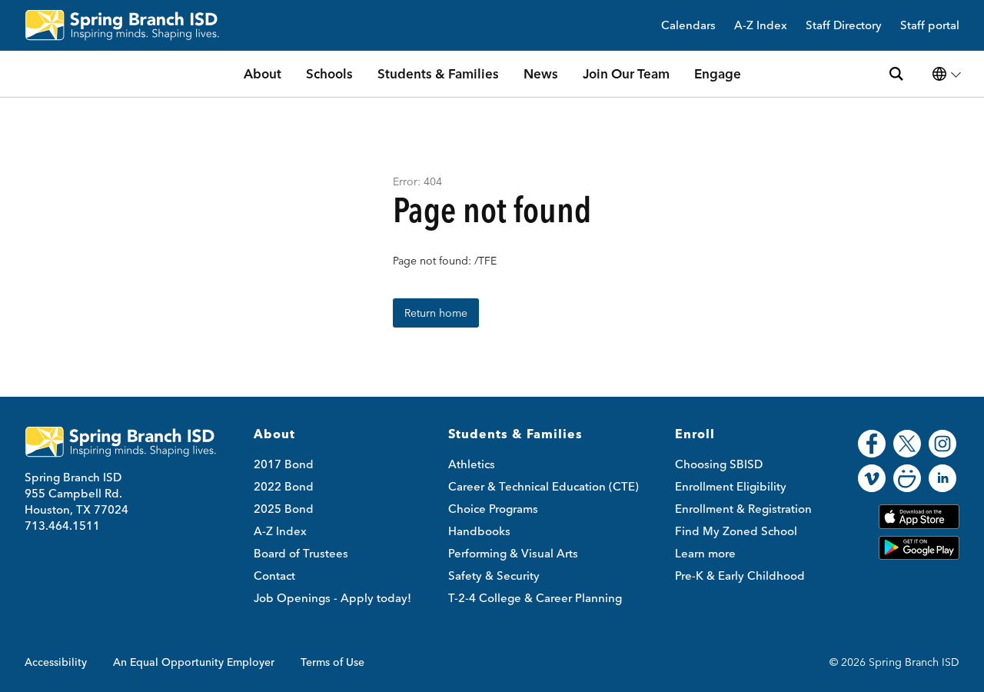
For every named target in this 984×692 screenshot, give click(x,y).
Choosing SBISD (719, 464)
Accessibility (56, 662)
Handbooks (479, 531)
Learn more (705, 553)
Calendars (688, 25)
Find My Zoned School (736, 531)
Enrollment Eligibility (730, 486)
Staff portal (929, 25)
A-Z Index (760, 25)
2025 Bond (284, 508)
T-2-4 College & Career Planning (535, 598)
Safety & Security (494, 575)
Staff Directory (844, 25)
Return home (435, 313)
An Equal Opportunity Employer (193, 662)
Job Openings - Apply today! (332, 598)
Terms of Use (332, 662)
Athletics (471, 464)
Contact (274, 575)
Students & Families (438, 73)
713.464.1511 (62, 525)
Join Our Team (626, 73)
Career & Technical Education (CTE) (543, 486)
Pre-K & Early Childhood (740, 575)
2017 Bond (284, 464)
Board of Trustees (301, 553)
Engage (717, 73)
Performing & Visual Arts (513, 553)
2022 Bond (284, 486)
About (262, 73)
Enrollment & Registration (743, 508)
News (541, 73)
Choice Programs (493, 508)
